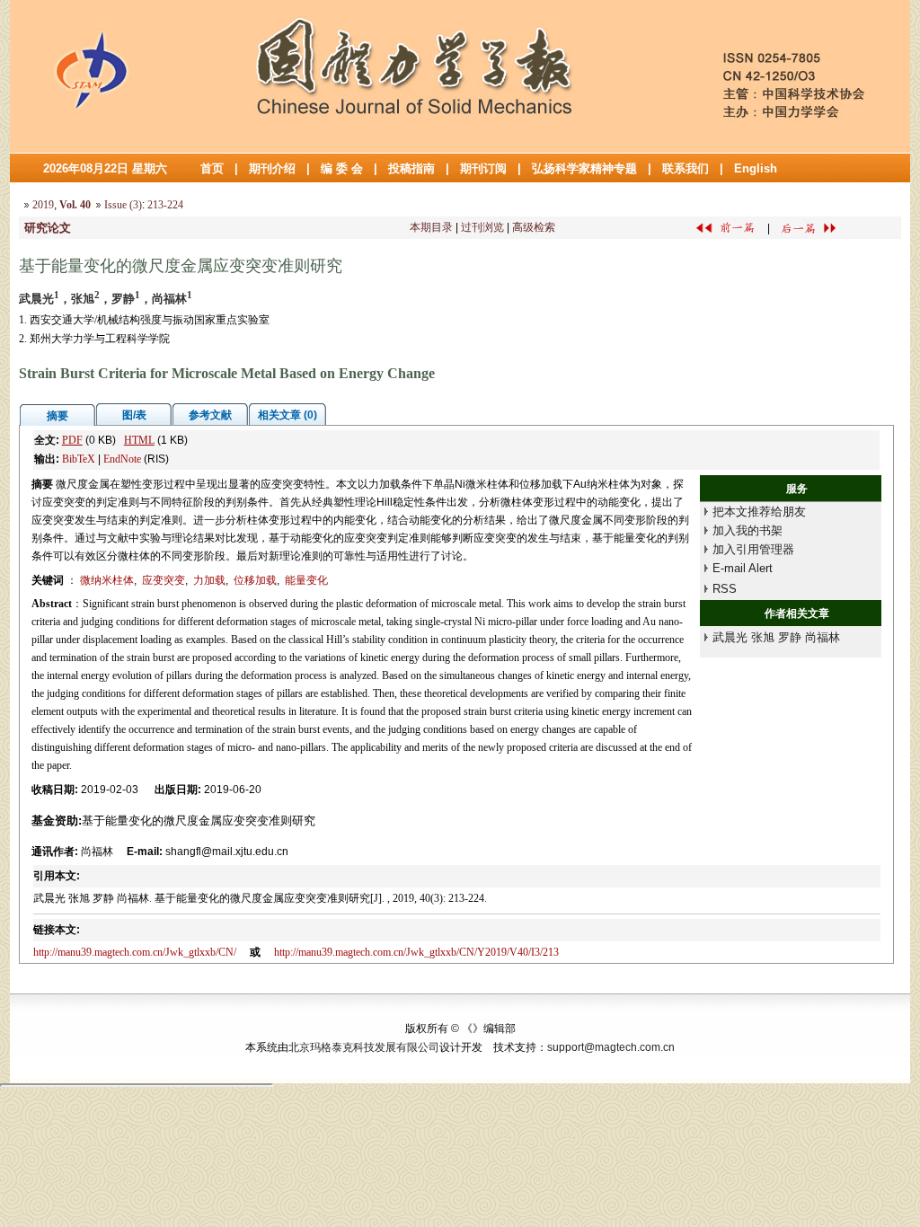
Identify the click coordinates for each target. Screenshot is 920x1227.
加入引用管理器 (753, 549)
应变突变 (163, 580)
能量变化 (306, 580)
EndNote (122, 459)
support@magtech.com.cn (611, 1047)
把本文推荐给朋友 (759, 511)
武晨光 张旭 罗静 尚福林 (776, 637)
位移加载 (255, 580)
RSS (724, 589)
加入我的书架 (747, 530)
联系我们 (685, 168)
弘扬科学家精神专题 (584, 168)
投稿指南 (411, 168)
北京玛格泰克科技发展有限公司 (363, 1047)
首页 (212, 168)
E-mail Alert (742, 568)
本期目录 (431, 227)
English (755, 168)
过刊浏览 (482, 227)
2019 (43, 205)
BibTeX (78, 459)
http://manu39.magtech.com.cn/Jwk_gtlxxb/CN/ (134, 952)
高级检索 (533, 227)
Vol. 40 (75, 205)
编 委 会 (342, 168)
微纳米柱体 (107, 580)
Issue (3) (123, 205)
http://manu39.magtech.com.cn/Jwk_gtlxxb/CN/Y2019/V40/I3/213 (416, 952)
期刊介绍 (272, 168)
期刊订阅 (483, 168)
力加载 (209, 580)
